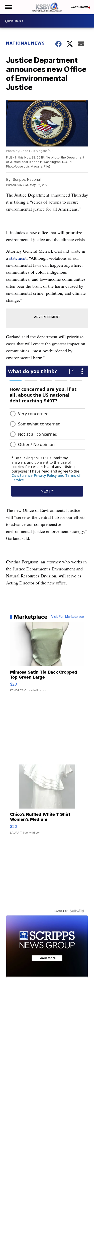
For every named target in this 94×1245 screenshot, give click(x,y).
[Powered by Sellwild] (76, 911)
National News (25, 43)
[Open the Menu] (8, 7)
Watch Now (79, 7)
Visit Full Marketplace (67, 616)
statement (18, 258)
